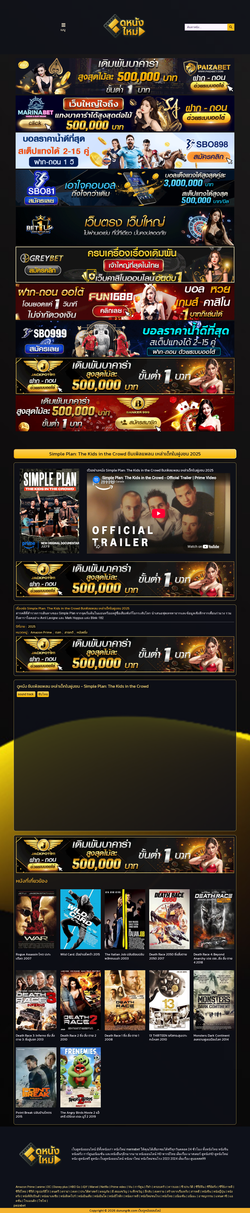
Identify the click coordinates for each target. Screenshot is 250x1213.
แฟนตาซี (221, 1196)
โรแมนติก (30, 1201)
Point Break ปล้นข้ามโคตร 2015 (34, 1114)
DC (49, 1187)
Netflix (105, 1187)
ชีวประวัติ (187, 1187)
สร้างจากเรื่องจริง (177, 1191)
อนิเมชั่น (180, 1196)
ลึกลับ (148, 1191)
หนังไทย (167, 1196)
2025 (31, 626)
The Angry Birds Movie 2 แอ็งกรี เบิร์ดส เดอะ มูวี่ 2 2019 (79, 1114)
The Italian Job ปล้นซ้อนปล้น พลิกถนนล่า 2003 (124, 956)
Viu (130, 1187)
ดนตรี (55, 1191)
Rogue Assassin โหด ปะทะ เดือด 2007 (33, 956)
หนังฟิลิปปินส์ (31, 1196)
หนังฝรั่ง (82, 632)
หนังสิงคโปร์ (68, 1196)
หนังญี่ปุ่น (219, 1191)
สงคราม (159, 1191)
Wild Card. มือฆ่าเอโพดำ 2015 (80, 954)
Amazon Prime (41, 632)
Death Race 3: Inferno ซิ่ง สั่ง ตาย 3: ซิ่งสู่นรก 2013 (35, 1037)
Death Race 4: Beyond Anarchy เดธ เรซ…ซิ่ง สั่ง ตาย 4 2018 (213, 958)
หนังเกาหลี (131, 1196)
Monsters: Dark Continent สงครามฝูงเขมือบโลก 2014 (211, 1037)
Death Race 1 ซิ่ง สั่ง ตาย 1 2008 (122, 1037)
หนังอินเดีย (85, 1196)
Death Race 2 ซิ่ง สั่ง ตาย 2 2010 (78, 1037)
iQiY (85, 1187)
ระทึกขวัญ (135, 1191)
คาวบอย (173, 1187)
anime (41, 1187)
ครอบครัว (160, 1187)
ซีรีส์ (31, 1191)
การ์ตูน (139, 1187)
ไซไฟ (42, 1201)
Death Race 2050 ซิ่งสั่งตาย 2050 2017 (168, 956)
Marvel (94, 1187)
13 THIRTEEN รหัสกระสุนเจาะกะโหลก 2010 (168, 1037)
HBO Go (75, 1187)
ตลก (58, 632)
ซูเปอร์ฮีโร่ (42, 1191)
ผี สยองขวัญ (119, 1191)
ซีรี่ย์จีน (200, 1187)
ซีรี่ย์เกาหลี (225, 1187)
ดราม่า (65, 1191)
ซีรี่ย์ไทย (21, 1191)
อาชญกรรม (205, 1196)
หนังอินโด (100, 1196)
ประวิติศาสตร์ (88, 1191)
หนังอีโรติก (116, 1196)
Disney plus (60, 1187)
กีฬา (148, 1187)
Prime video (118, 1187)
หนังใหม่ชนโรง (150, 1196)
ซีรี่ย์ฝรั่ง (212, 1187)
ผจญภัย (105, 1191)
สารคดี (68, 632)
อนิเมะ (192, 1196)
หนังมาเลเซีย (50, 1196)
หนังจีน (206, 1191)
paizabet (20, 1205)
